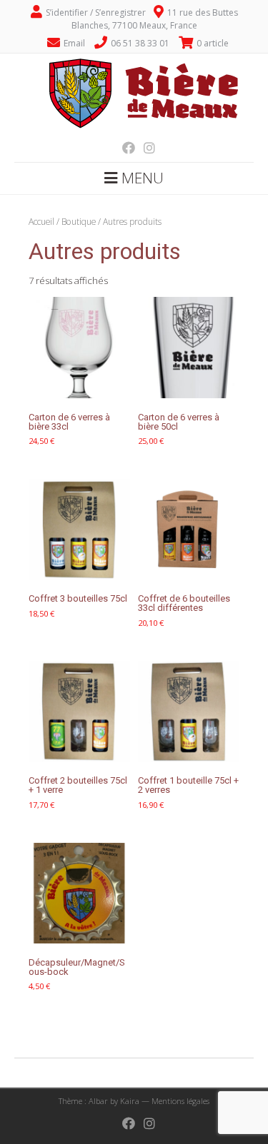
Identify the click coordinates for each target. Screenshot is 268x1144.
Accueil (41, 222)
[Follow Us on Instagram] (145, 147)
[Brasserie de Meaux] (134, 129)
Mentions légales (180, 1100)
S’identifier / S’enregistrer (96, 12)
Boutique (78, 222)
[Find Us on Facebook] (124, 147)
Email (74, 43)
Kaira (129, 1100)
